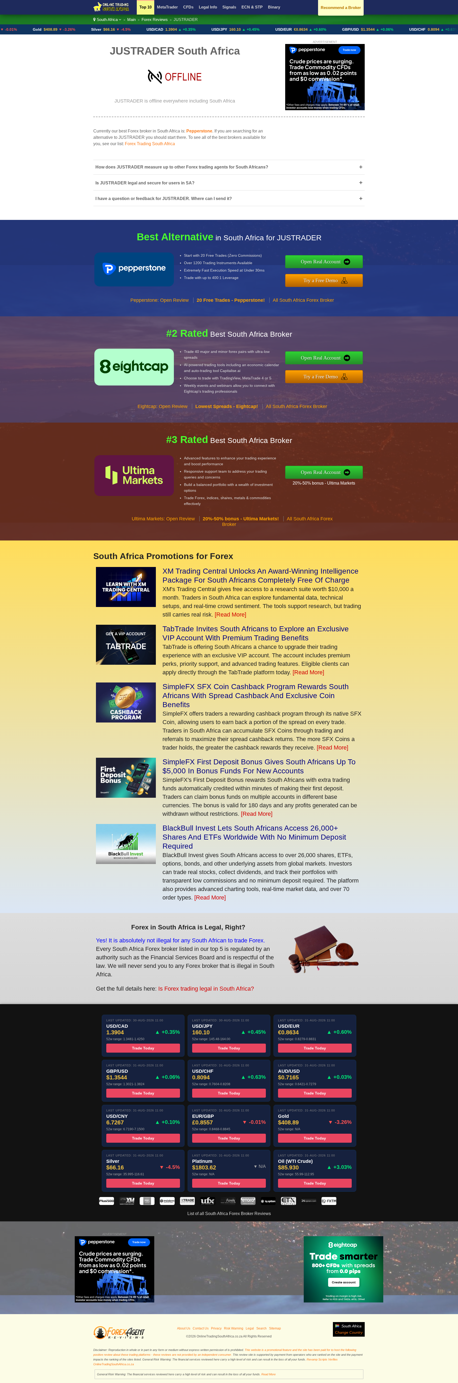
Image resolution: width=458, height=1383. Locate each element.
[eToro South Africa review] (248, 1203)
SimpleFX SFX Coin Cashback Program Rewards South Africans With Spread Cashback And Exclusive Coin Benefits (255, 695)
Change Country (349, 1332)
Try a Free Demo (320, 280)
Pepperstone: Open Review (159, 300)
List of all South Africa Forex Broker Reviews (229, 1213)
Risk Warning (233, 1328)
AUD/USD (446, 29)
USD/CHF (381, 29)
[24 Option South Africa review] (308, 1203)
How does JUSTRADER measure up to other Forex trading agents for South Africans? (229, 167)
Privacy (216, 1328)
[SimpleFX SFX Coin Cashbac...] (126, 720)
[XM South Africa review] (126, 1203)
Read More (268, 1374)
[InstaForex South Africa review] (167, 1203)
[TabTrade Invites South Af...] (126, 662)
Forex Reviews (155, 19)
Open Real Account (321, 261)
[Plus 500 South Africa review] (106, 1203)
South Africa (107, 19)
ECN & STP (252, 7)
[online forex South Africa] (111, 10)
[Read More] (230, 614)
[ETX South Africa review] (288, 1203)
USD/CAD (119, 29)
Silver (60, 29)
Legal (250, 1328)
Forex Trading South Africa (150, 143)
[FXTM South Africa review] (329, 1203)
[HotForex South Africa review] (228, 1203)
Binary (274, 7)
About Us (183, 1328)
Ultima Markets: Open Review (163, 518)
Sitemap (275, 1328)
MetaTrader (167, 7)
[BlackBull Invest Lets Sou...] (126, 862)
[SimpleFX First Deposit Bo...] (126, 795)
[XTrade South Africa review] (187, 1203)
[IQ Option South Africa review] (268, 1203)
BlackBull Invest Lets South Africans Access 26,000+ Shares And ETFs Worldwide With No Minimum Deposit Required (254, 837)
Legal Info (208, 7)
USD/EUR (248, 29)
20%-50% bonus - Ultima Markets (324, 483)
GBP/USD (314, 29)
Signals (229, 7)
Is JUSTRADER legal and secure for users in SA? (229, 182)
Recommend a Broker (341, 7)
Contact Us (201, 1328)
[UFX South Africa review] (207, 1203)
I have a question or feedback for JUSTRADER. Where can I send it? (229, 198)
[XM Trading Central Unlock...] (126, 605)
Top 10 (145, 7)
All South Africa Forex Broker (303, 300)
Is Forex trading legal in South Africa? (206, 988)
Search (261, 1328)
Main (131, 19)
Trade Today (143, 1048)
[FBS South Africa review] (147, 1203)
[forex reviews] (119, 1338)
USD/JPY (183, 29)
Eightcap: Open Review (162, 406)
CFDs (188, 7)
